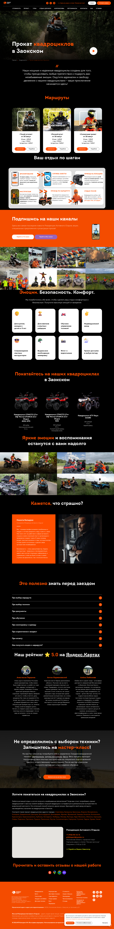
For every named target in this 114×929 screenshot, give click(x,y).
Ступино (80, 819)
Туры (34, 8)
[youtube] (79, 854)
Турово (92, 819)
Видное (84, 812)
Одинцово (97, 817)
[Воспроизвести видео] (93, 51)
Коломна (86, 814)
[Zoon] (64, 872)
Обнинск (89, 817)
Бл (49, 901)
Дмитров (34, 814)
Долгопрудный (44, 814)
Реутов (52, 819)
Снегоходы (38, 896)
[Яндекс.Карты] (50, 872)
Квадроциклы (23, 60)
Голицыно (15, 814)
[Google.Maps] (54, 872)
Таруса (86, 819)
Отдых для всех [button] (45, 8)
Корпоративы (59, 8)
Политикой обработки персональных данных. (78, 919)
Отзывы (99, 8)
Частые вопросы (68, 898)
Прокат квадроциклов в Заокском (39, 60)
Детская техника (40, 901)
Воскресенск (92, 812)
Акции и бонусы (67, 894)
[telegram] (47, 3)
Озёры (14, 819)
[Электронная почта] (97, 897)
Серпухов (72, 819)
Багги (36, 894)
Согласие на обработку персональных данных (80, 902)
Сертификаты (72, 8)
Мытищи (70, 817)
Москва (63, 817)
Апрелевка (59, 812)
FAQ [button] (91, 8)
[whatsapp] (73, 854)
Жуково (64, 814)
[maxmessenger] (54, 3)
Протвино (29, 819)
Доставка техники (54, 894)
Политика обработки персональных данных (80, 893)
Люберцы (56, 817)
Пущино (37, 819)
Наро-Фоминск (79, 817)
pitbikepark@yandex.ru (75, 837)
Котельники (95, 814)
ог (51, 901)
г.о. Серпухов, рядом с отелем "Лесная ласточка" (71, 3)
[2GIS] (59, 872)
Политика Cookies (82, 897)
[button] (104, 3)
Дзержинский (25, 814)
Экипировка (66, 896)
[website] (94, 900)
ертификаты (53, 896)
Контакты (83, 8)
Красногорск (17, 817)
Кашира (80, 814)
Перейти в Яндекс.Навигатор (79, 849)
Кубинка (39, 817)
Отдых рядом (53, 898)
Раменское (45, 819)
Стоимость (16, 8)
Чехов (98, 819)
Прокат (26, 8)
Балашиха (68, 812)
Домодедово (55, 814)
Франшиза (52, 903)
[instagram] (67, 854)
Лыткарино (47, 817)
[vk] (51, 3)
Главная (14, 60)
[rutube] (94, 897)
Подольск (21, 819)
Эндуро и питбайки (40, 898)
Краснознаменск (29, 817)
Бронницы (76, 812)
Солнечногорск (62, 819)
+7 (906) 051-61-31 (73, 835)
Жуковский (72, 814)
